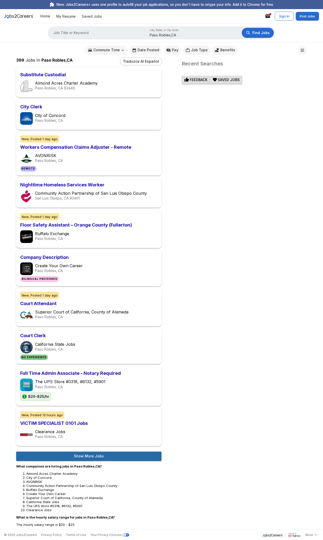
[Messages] (268, 16)
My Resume (66, 16)
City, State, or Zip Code (164, 30)
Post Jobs (307, 16)
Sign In (284, 16)
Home (45, 16)
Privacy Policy (51, 535)
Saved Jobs (92, 16)
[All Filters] (302, 50)
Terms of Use (76, 535)
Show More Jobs (89, 456)
